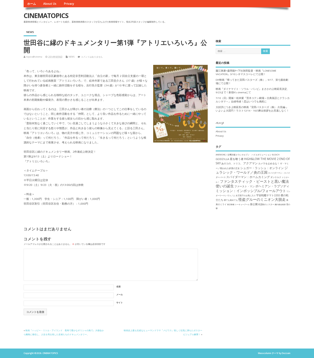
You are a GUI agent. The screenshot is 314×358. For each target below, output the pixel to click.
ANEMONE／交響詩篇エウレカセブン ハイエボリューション (243, 154)
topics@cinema (34, 56)
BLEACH (275, 154)
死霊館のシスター (266, 204)
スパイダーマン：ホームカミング (248, 177)
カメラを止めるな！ (268, 163)
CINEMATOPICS (46, 15)
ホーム (31, 4)
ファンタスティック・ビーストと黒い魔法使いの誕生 (252, 183)
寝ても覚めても (231, 200)
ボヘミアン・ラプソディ (272, 186)
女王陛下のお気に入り (246, 195)
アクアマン (250, 163)
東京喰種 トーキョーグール (238, 204)
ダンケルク (275, 177)
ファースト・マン (244, 186)
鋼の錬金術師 (280, 204)
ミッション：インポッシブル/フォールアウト (251, 190)
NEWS (30, 32)
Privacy (69, 4)
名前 (118, 286)
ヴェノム (231, 195)
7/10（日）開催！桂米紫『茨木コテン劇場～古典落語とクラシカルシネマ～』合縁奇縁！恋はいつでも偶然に (253, 99)
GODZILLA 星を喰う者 (229, 159)
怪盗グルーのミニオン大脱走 (262, 199)
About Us (49, 4)
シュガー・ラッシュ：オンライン (262, 168)
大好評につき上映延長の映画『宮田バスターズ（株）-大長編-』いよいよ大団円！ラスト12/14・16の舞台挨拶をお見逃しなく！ (252, 108)
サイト (119, 302)
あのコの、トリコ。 (232, 163)
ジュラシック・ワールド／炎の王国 (252, 170)
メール (119, 294)
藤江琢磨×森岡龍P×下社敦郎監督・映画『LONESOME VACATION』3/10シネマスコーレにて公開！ (246, 72)
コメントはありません (92, 56)
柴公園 (254, 204)
